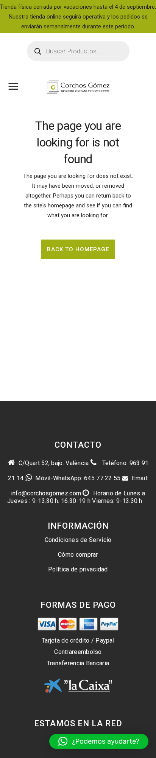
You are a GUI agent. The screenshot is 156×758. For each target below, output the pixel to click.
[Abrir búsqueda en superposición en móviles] (78, 51)
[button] (98, 741)
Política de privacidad (78, 569)
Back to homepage (78, 249)
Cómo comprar (78, 554)
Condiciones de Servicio (78, 539)
